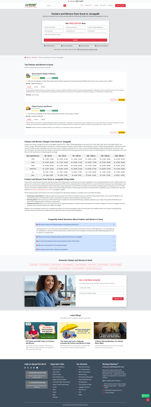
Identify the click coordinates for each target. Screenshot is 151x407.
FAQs (54, 389)
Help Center (56, 372)
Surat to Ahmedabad (78, 268)
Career (55, 387)
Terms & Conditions (58, 367)
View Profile (113, 100)
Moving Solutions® (72, 405)
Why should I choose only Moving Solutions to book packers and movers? (58, 224)
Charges (96, 5)
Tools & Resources (58, 377)
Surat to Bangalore (68, 264)
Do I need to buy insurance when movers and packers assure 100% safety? (59, 241)
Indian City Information (60, 379)
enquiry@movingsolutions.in (113, 390)
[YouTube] (37, 368)
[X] (28, 368)
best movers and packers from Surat (41, 189)
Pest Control (82, 389)
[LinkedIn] (34, 368)
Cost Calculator (120, 5)
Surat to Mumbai (44, 264)
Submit (75, 40)
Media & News (57, 374)
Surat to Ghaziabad (65, 268)
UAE (80, 392)
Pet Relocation (83, 382)
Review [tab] (36, 87)
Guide (54, 392)
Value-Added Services (85, 379)
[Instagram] (31, 368)
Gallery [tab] (43, 87)
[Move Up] (147, 399)
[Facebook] (25, 368)
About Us (87, 5)
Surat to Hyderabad (81, 264)
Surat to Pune (92, 264)
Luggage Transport (84, 387)
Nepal (80, 394)
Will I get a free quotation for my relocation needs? (52, 245)
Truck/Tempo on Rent (85, 384)
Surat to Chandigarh (115, 264)
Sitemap (55, 397)
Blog (54, 394)
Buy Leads (103, 5)
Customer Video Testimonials (61, 382)
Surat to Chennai (56, 264)
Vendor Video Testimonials (61, 384)
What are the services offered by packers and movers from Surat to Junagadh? (60, 237)
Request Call (118, 299)
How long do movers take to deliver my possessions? (53, 249)
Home (81, 5)
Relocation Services (84, 367)
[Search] (64, 5)
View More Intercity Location (93, 268)
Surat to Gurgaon (103, 264)
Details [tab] (29, 87)
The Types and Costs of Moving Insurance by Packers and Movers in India (75, 342)
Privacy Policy (57, 369)
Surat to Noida (53, 268)
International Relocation (86, 377)
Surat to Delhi (33, 264)
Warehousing (83, 374)
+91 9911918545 (109, 393)
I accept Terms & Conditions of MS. (88, 49)
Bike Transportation (84, 372)
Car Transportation (84, 369)
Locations (110, 5)
